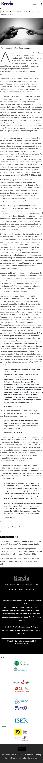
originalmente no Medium (19, 48)
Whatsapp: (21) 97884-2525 (22, 589)
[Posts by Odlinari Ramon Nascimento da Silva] (1, 12)
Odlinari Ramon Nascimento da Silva (17, 12)
